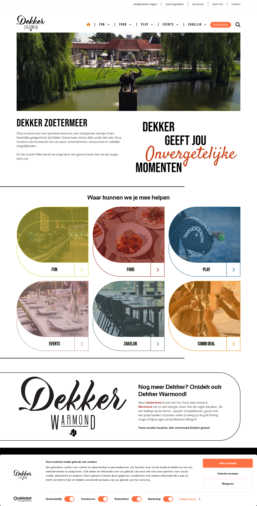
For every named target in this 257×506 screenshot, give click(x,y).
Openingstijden (175, 4)
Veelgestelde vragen (145, 4)
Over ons (217, 4)
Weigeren (228, 483)
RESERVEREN (220, 24)
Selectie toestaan (227, 473)
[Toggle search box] (237, 24)
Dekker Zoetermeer (31, 23)
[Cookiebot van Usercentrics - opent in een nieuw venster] (22, 499)
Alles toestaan (228, 463)
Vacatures (198, 4)
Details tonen (188, 499)
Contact (235, 4)
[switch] (103, 499)
